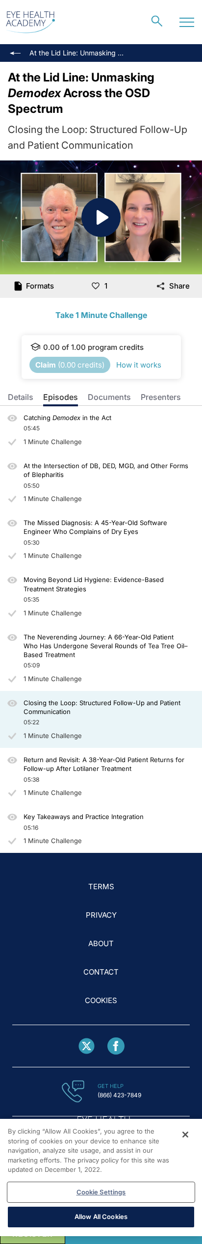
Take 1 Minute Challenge (101, 315)
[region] (101, 1177)
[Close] (185, 1134)
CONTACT (101, 972)
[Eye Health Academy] (30, 22)
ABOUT (101, 943)
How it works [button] (138, 365)
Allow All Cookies (101, 1216)
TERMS (101, 886)
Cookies (101, 1000)
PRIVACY (101, 915)
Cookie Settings (101, 1192)
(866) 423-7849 (119, 1095)
